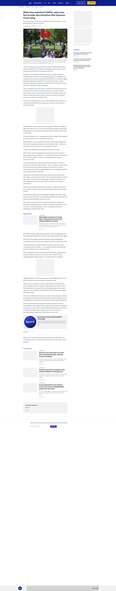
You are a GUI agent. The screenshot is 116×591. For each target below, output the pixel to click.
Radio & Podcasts (38, 3)
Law (32, 6)
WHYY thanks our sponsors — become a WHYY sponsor (44, 123)
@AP (28, 410)
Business (28, 6)
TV (45, 3)
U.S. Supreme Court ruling (34, 67)
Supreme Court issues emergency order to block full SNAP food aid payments (52, 371)
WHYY (21, 3)
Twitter (31, 331)
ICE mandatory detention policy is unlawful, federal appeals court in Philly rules (82, 53)
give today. (26, 342)
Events (54, 3)
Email (33, 331)
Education (60, 3)
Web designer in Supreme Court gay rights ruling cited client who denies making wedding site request (50, 219)
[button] (20, 588)
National (42, 6)
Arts (49, 3)
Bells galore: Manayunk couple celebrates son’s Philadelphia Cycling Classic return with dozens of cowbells (82, 67)
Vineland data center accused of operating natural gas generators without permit (82, 59)
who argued (50, 76)
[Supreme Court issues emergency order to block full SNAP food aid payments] (30, 373)
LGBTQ (36, 6)
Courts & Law (21, 6)
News (30, 3)
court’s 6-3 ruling (40, 95)
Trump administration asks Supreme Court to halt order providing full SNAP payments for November (51, 387)
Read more (27, 407)
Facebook (29, 331)
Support (67, 3)
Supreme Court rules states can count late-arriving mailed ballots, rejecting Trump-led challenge (51, 354)
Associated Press (27, 26)
